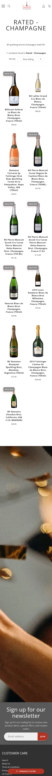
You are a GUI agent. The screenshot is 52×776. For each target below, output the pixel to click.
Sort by (12, 58)
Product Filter (27, 771)
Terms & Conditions (11, 767)
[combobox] (30, 59)
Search (5, 760)
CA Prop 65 (7, 774)
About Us (6, 763)
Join (42, 736)
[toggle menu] (3, 6)
